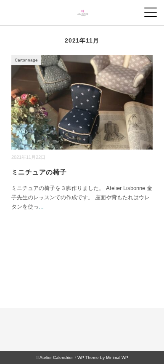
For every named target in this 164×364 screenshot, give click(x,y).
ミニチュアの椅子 (39, 172)
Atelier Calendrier (56, 357)
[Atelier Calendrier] (82, 10)
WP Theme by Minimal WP (102, 357)
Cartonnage (26, 60)
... (41, 206)
